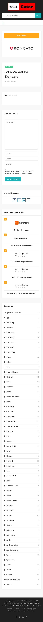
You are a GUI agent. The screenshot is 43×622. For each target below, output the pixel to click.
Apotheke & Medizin (13, 313)
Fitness (8, 392)
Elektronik (9, 377)
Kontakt (17, 609)
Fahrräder (9, 387)
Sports (8, 555)
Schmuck (9, 505)
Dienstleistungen (12, 372)
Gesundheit (10, 411)
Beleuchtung (10, 342)
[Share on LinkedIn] (24, 200)
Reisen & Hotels (12, 500)
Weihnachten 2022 (13, 580)
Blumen (9, 357)
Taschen (13, 81)
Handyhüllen (10, 416)
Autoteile (9, 327)
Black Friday (10, 352)
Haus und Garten (12, 421)
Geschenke (10, 406)
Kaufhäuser (10, 441)
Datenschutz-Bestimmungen (17, 611)
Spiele (8, 540)
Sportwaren (10, 560)
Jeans (8, 436)
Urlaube (9, 575)
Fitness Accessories (13, 397)
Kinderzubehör (11, 446)
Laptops (9, 471)
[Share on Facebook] (14, 200)
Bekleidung (10, 337)
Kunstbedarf (10, 466)
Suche (38, 15)
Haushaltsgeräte (12, 426)
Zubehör (9, 584)
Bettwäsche (10, 347)
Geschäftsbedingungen (28, 609)
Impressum (31, 611)
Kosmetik (9, 461)
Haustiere (9, 431)
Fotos (8, 402)
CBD (8, 367)
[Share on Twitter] (19, 200)
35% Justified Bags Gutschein (22, 262)
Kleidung (9, 456)
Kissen (8, 451)
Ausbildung (10, 322)
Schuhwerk (10, 520)
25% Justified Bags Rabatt (21, 278)
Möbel (8, 481)
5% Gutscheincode (21, 230)
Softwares (10, 530)
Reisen (8, 496)
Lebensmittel (11, 476)
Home (7, 81)
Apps (8, 318)
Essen (8, 382)
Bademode (10, 332)
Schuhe (9, 515)
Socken (9, 525)
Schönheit (9, 510)
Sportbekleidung (12, 550)
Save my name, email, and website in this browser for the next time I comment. (19, 172)
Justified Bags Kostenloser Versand (21, 293)
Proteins (9, 491)
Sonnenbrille (10, 535)
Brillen (8, 362)
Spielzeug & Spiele (12, 545)
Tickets (8, 570)
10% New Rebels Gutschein (21, 246)
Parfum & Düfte (12, 486)
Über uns (10, 609)
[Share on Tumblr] (28, 200)
